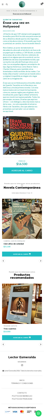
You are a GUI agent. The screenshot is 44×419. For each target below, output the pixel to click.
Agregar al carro (22, 170)
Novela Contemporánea (27, 10)
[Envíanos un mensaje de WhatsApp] (38, 413)
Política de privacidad (22, 399)
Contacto (22, 393)
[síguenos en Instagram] (22, 365)
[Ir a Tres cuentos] (22, 304)
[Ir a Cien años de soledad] (22, 219)
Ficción (15, 10)
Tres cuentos (10, 329)
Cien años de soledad (14, 244)
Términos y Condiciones (22, 383)
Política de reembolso (22, 396)
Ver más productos (21, 193)
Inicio (8, 10)
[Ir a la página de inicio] (22, 4)
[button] (22, 254)
